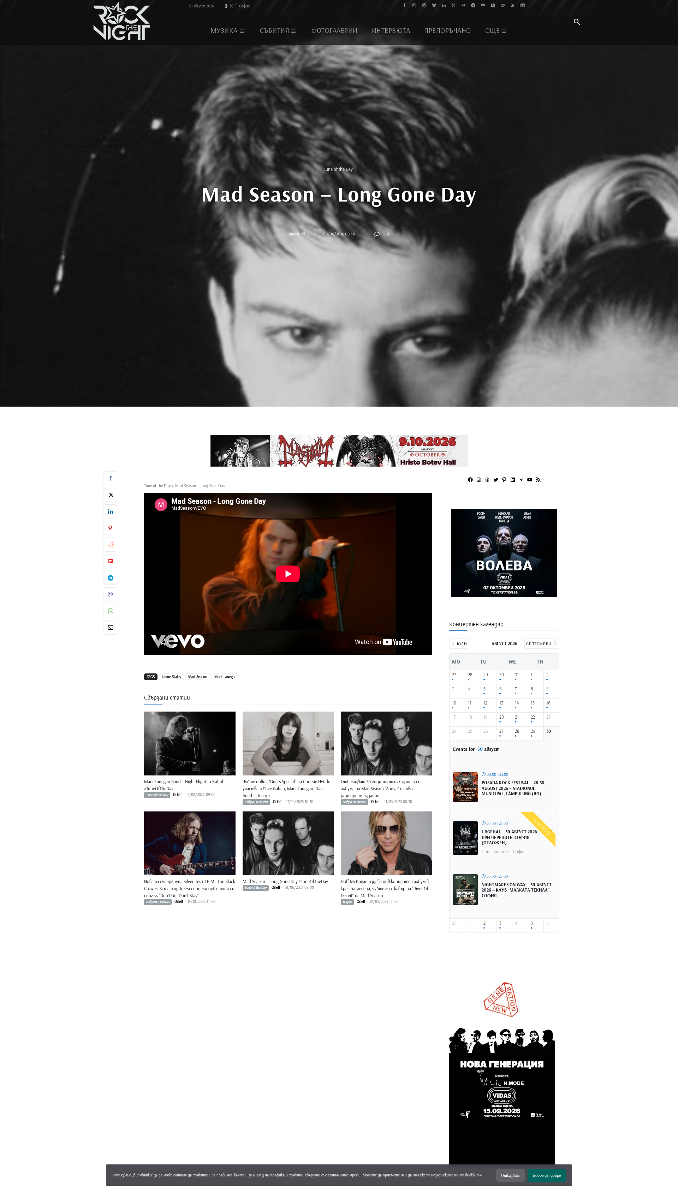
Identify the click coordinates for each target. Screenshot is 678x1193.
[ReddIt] (110, 545)
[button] (577, 22)
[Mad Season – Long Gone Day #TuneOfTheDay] (288, 843)
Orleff (300, 233)
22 (533, 717)
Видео (347, 901)
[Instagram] (414, 6)
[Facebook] (404, 6)
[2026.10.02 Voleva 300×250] (504, 594)
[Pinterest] (463, 6)
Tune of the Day (338, 169)
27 (454, 674)
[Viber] (110, 594)
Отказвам (510, 1175)
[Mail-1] (503, 6)
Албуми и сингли (256, 801)
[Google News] (522, 6)
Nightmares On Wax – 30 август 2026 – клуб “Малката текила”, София (517, 890)
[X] (110, 495)
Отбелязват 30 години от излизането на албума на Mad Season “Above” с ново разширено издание (382, 788)
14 (517, 703)
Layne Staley (171, 676)
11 (469, 703)
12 (485, 703)
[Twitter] (454, 6)
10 (454, 703)
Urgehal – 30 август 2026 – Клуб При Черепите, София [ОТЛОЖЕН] (517, 837)
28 (470, 674)
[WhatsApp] (110, 611)
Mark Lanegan (225, 676)
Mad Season (197, 676)
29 (485, 674)
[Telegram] (473, 6)
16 (548, 703)
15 (533, 703)
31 (517, 674)
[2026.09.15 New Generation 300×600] (502, 1162)
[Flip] (110, 561)
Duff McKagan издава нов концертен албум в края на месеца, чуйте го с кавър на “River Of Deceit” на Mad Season (385, 888)
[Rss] (513, 6)
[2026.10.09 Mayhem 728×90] (339, 451)
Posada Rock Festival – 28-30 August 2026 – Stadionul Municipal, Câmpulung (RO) (513, 788)
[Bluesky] (434, 6)
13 (501, 703)
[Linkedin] (444, 6)
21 (517, 717)
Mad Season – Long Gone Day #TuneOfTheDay (285, 881)
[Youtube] (493, 6)
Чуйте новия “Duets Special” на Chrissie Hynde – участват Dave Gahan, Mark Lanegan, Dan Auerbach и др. (288, 788)
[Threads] (424, 6)
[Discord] (483, 6)
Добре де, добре (547, 1175)
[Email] (110, 628)
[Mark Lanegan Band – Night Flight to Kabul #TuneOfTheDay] (190, 743)
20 (501, 717)
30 (501, 674)
